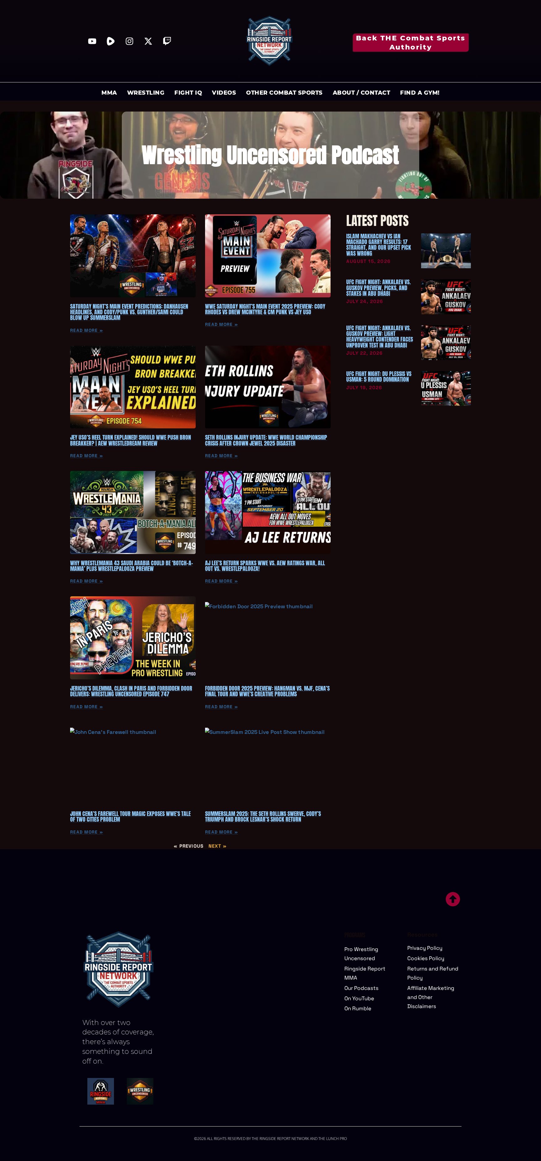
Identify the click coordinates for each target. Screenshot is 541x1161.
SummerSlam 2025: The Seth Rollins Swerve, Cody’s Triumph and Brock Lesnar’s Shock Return (263, 816)
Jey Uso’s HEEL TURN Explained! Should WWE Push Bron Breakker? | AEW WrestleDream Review (130, 440)
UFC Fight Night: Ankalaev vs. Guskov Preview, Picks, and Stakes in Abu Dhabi (378, 288)
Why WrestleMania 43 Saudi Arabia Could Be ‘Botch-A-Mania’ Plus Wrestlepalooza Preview (131, 566)
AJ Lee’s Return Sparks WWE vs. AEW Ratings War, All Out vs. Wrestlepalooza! (265, 566)
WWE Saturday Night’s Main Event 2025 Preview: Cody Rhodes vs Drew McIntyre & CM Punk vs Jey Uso (265, 309)
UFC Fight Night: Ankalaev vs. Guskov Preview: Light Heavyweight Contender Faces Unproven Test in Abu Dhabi (379, 336)
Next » (218, 846)
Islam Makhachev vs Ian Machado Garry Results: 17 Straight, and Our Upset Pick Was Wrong (378, 245)
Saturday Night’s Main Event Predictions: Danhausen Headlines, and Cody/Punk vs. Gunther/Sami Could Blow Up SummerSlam (129, 312)
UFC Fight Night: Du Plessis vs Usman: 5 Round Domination (378, 376)
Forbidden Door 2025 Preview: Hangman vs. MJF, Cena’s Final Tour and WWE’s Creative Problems (267, 691)
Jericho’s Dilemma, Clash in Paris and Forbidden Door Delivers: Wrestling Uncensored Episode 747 (131, 691)
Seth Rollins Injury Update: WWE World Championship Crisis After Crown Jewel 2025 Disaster (266, 440)
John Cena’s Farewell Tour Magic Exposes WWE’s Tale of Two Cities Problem (130, 816)
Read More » (86, 330)
